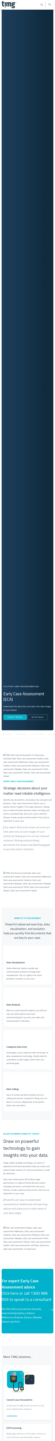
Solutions (8, 687)
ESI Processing (37, 734)
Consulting (21, 734)
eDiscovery (7, 734)
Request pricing (15, 717)
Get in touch (37, 717)
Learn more (12, 1416)
